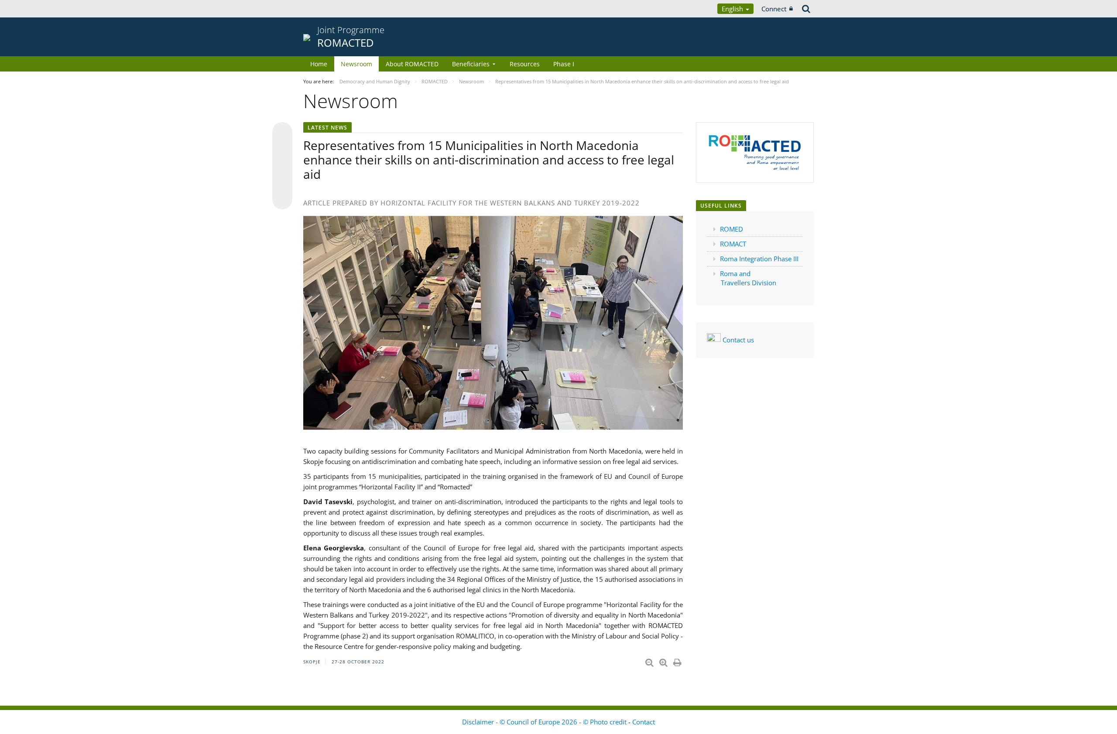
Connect (774, 8)
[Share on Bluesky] (282, 133)
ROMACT (733, 243)
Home (318, 64)
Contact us (737, 339)
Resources (525, 64)
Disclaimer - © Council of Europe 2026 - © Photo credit (545, 721)
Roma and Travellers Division (749, 278)
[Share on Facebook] (282, 166)
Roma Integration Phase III (759, 258)
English (733, 8)
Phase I (563, 64)
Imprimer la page (678, 661)
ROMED (731, 229)
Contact (643, 721)
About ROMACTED (412, 64)
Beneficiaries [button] (471, 64)
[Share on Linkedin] (282, 182)
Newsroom (356, 64)
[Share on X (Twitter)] (282, 149)
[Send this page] (282, 199)
